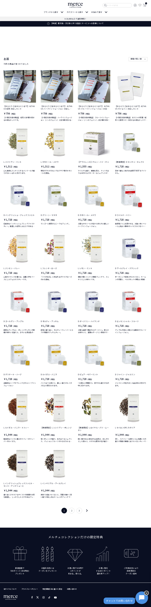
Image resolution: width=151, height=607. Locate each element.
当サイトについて (10, 589)
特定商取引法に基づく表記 (52, 589)
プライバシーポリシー (29, 589)
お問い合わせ (72, 589)
